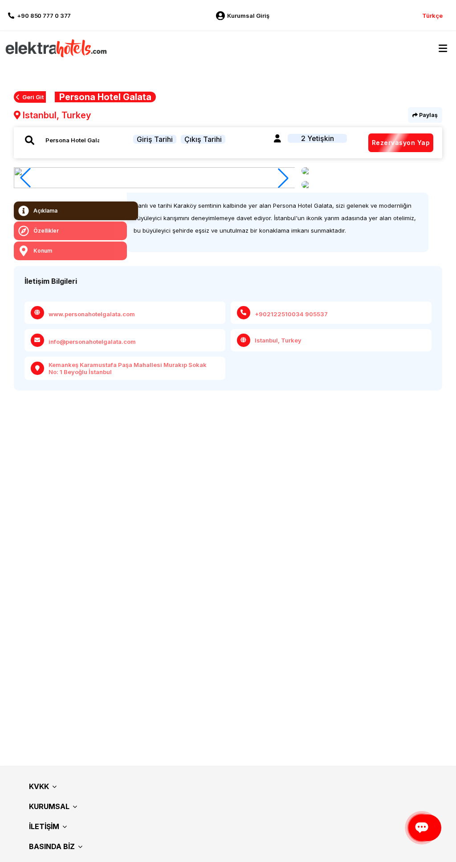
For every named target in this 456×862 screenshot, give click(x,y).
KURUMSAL (49, 806)
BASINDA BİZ (52, 846)
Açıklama (45, 210)
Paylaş (428, 115)
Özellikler (46, 230)
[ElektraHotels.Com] (54, 48)
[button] (283, 178)
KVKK (39, 786)
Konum (42, 250)
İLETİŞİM (44, 826)
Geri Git (33, 97)
